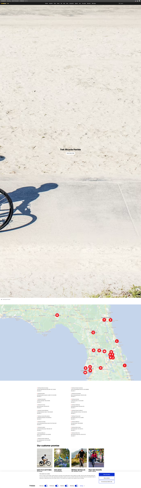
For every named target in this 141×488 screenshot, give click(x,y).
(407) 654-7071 (80, 428)
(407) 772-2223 (53, 389)
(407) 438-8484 (86, 389)
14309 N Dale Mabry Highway (76, 411)
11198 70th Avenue (74, 400)
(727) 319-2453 (80, 400)
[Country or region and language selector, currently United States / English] (135, 1)
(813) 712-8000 (81, 417)
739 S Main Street (74, 423)
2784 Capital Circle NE (74, 406)
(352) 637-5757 (46, 406)
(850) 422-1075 (81, 406)
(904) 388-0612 (48, 417)
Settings (81, 485)
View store (39, 390)
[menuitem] (47, 3)
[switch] (56, 486)
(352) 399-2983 (80, 423)
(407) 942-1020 (53, 423)
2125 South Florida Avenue (41, 428)
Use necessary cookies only (106, 481)
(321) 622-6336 (48, 434)
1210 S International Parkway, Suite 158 (44, 423)
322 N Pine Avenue (40, 406)
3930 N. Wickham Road (41, 434)
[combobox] (129, 3)
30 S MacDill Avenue (74, 417)
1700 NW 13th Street (40, 400)
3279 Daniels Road (74, 428)
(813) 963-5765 (84, 411)
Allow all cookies (106, 474)
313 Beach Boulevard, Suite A (42, 411)
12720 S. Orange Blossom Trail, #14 (77, 389)
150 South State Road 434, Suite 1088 (43, 389)
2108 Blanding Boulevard (41, 417)
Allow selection (107, 478)
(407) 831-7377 (83, 434)
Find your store (70, 153)
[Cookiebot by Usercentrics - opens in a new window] (32, 486)
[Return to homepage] (1, 299)
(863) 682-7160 (49, 428)
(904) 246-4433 (50, 411)
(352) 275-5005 (47, 400)
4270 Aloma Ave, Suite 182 (75, 434)
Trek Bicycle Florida (6, 299)
